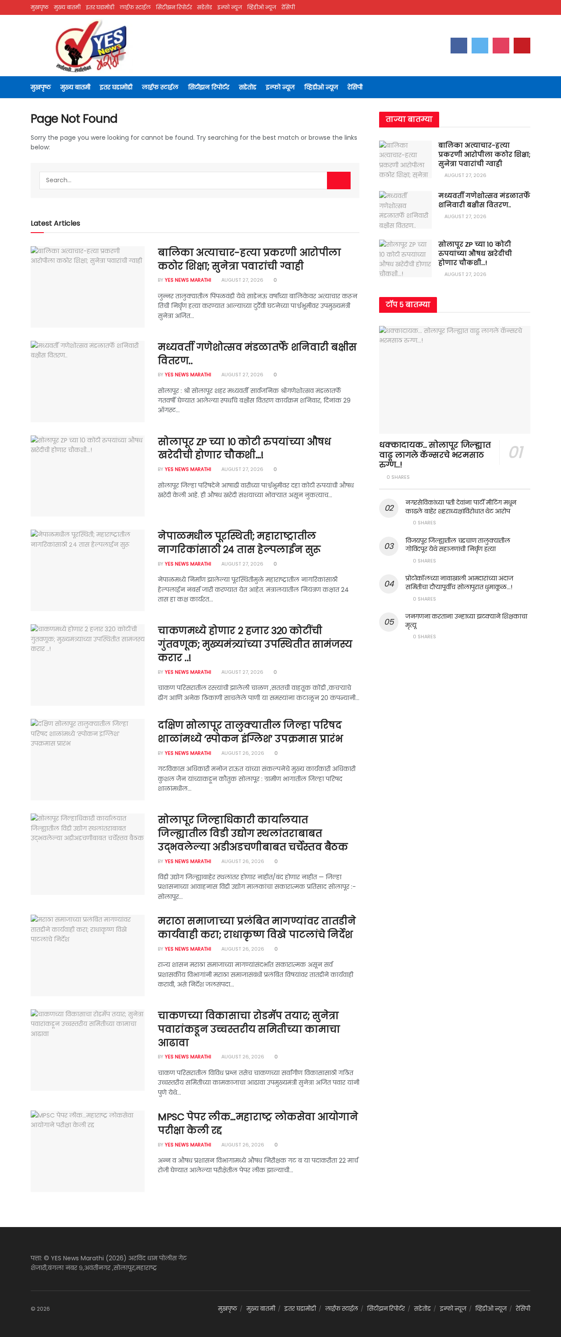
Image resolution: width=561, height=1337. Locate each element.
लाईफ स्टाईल (135, 7)
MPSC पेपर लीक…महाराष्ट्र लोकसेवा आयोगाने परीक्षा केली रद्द (258, 1123)
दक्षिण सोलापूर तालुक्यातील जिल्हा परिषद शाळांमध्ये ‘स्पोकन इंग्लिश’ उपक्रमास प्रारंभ (250, 732)
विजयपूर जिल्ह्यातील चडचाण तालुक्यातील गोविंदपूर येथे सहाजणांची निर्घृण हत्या (457, 545)
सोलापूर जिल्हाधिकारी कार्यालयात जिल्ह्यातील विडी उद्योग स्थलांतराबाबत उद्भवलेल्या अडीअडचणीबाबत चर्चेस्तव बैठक (253, 833)
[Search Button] (339, 180)
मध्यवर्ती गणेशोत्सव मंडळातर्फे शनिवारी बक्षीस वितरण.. (257, 354)
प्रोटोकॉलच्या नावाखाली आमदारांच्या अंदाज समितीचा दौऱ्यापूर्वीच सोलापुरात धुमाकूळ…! (459, 582)
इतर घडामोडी (100, 7)
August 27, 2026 (241, 279)
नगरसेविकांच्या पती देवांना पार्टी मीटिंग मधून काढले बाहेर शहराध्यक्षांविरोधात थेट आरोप (460, 507)
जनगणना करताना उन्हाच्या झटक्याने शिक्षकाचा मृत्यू (466, 621)
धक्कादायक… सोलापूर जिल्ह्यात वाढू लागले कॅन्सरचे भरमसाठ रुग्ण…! (434, 454)
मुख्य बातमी (67, 7)
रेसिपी (288, 7)
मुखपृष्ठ (40, 7)
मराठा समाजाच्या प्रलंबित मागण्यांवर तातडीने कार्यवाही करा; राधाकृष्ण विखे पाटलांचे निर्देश (256, 927)
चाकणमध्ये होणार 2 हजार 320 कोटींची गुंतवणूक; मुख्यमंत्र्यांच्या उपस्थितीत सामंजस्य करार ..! (255, 644)
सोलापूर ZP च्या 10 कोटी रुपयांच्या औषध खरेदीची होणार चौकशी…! (244, 448)
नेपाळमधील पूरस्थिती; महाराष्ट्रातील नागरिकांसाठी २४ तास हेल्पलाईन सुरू (239, 542)
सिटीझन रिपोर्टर (174, 7)
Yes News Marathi (188, 279)
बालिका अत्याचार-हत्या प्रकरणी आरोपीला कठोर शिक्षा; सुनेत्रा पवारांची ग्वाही (249, 259)
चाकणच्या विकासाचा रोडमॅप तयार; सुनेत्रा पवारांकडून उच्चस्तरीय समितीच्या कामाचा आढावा (249, 1029)
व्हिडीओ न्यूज (261, 7)
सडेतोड (204, 7)
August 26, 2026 (242, 753)
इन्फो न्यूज (229, 7)
